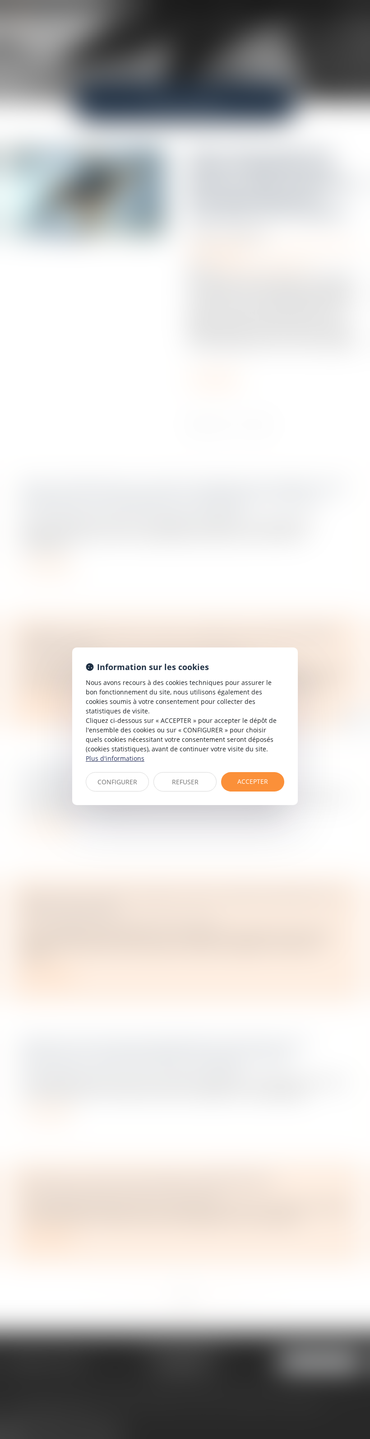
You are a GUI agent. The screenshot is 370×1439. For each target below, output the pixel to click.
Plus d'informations (115, 758)
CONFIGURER (117, 782)
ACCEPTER (252, 781)
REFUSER (185, 782)
